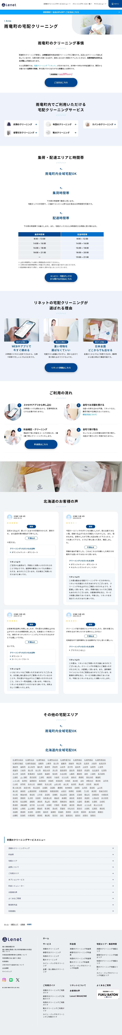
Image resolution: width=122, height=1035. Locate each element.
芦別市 (55, 767)
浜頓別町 (95, 794)
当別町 (23, 774)
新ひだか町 (98, 805)
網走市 (15, 767)
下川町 (86, 791)
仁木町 (15, 784)
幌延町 (56, 798)
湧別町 (40, 801)
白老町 (102, 801)
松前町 (40, 774)
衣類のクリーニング (22, 124)
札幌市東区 (41, 760)
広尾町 (94, 808)
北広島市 (95, 770)
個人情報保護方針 (8, 947)
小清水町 (95, 798)
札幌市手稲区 (18, 763)
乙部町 (41, 777)
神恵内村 (89, 781)
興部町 (55, 801)
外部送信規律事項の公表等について (14, 955)
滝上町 (47, 801)
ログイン (116, 4)
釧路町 (61, 812)
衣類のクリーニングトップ (19, 848)
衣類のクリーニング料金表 (80, 949)
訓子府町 (104, 798)
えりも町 (87, 805)
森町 (86, 774)
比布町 (84, 787)
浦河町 (72, 805)
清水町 (55, 808)
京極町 (50, 781)
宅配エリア (12, 861)
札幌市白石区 (53, 760)
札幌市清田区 (30, 763)
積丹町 (98, 781)
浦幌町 (53, 812)
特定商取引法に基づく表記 (11, 958)
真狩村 (24, 781)
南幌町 (40, 784)
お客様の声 (12, 892)
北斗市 (15, 774)
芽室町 (62, 808)
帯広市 (78, 763)
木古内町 (63, 774)
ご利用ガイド (13, 873)
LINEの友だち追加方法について (13, 965)
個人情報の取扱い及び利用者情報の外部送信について (17, 950)
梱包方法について (90, 414)
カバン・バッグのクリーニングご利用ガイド (53, 1015)
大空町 (79, 801)
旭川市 (56, 763)
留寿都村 (33, 781)
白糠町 (15, 815)
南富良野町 (54, 791)
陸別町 (45, 812)
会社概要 (5, 968)
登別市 (72, 770)
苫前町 (47, 794)
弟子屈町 (92, 812)
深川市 (55, 770)
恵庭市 (79, 770)
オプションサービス (16, 879)
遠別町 (72, 794)
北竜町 (45, 787)
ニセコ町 (16, 781)
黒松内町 (89, 777)
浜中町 (76, 812)
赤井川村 (31, 784)
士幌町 (23, 808)
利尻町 (38, 798)
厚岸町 (68, 812)
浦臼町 (96, 784)
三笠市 (100, 767)
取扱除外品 (12, 905)
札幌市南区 (77, 760)
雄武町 (72, 801)
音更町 (15, 808)
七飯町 (72, 774)
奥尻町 (49, 777)
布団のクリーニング (62, 124)
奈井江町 (48, 784)
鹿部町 (79, 774)
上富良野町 (32, 791)
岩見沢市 (102, 763)
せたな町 (65, 777)
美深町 (94, 791)
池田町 (15, 812)
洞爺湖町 (23, 805)
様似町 (79, 805)
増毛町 (32, 794)
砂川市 (38, 770)
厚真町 (15, 805)
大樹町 (87, 808)
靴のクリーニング (61, 132)
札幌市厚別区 (100, 760)
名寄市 (93, 767)
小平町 (40, 794)
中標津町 (31, 815)
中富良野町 (43, 791)
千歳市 (23, 770)
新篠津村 (31, 774)
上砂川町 (57, 784)
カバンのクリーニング (102, 124)
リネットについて (78, 985)
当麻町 (77, 787)
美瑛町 (23, 791)
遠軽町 (32, 801)
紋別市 (77, 767)
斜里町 (79, 798)
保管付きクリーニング (23, 132)
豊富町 (23, 798)
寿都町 (81, 777)
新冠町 (64, 805)
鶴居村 (100, 812)
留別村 (77, 815)
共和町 (67, 781)
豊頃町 (23, 812)
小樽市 (48, 763)
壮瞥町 (94, 801)
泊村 (82, 781)
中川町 (15, 794)
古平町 (105, 781)
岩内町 (75, 781)
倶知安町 (59, 781)
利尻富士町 (47, 798)
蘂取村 (93, 815)
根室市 (15, 770)
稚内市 (40, 767)
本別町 (30, 812)
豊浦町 (87, 801)
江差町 (15, 777)
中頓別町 (104, 794)
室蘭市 (63, 763)
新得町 (47, 808)
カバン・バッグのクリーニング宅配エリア (107, 974)
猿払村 (87, 794)
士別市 (85, 767)
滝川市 (30, 770)
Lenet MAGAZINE (78, 996)
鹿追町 (40, 808)
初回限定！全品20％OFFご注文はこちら (61, 12)
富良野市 (63, 770)
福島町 (47, 774)
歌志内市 (46, 770)
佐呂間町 (23, 801)
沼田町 (52, 787)
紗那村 (85, 815)
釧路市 (71, 763)
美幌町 (64, 798)
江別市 (62, 767)
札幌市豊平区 (65, 760)
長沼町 (73, 784)
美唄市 (47, 767)
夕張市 (94, 763)
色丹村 (55, 815)
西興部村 (63, 801)
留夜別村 (69, 815)
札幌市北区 (29, 760)
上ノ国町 (23, 777)
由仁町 (66, 784)
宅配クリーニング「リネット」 (45, 65)
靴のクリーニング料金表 (79, 962)
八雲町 (93, 774)
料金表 (11, 854)
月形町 (89, 784)
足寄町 (38, 812)
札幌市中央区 (18, 760)
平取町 (56, 805)
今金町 (56, 777)
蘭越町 (98, 777)
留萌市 (23, 767)
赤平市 (70, 767)
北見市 (86, 763)
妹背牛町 (27, 787)
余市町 (23, 784)
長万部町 (101, 774)
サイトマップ (7, 971)
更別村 (79, 808)
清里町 (87, 798)
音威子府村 (103, 791)
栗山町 (81, 784)
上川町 (100, 787)
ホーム (6, 924)
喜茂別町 (42, 781)
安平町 (32, 805)
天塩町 (79, 794)
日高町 (49, 805)
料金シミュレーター (16, 886)
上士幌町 (31, 808)
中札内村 (71, 808)
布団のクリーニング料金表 (80, 958)
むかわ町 (40, 805)
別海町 (23, 815)
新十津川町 (17, 787)
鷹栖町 (60, 787)
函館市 (41, 763)
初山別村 (63, 794)
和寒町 (71, 791)
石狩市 (104, 770)
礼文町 (30, 798)
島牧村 (73, 777)
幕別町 (102, 808)
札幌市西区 (88, 760)
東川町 (15, 791)
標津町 (40, 815)
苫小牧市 (31, 767)
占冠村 (63, 791)
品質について (13, 867)
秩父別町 (36, 787)
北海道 (22, 924)
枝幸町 (15, 798)
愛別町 (92, 787)
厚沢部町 (33, 777)
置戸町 (15, 801)
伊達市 (87, 770)
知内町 (55, 774)
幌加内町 (23, 794)
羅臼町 (47, 815)
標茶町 (83, 812)
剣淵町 (78, 791)
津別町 (72, 798)
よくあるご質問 (14, 898)
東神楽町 (68, 787)
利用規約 (11, 911)
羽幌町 (55, 794)
